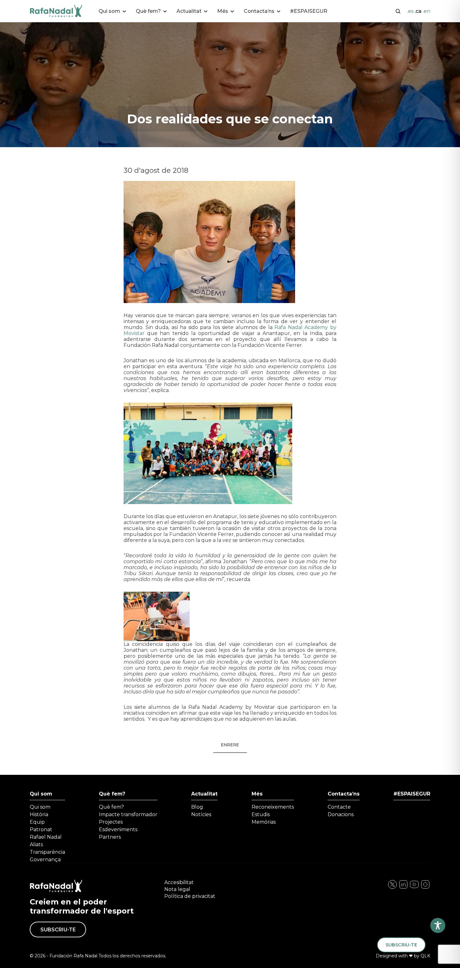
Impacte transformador (128, 814)
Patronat (41, 829)
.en (426, 11)
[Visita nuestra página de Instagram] (403, 888)
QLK (425, 956)
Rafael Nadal (46, 837)
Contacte (339, 807)
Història (39, 814)
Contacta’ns (344, 794)
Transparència (47, 852)
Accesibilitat (179, 882)
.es (410, 11)
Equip (37, 822)
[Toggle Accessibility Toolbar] (438, 925)
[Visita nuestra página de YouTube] (425, 888)
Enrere (230, 745)
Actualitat (204, 794)
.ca (418, 11)
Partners (110, 837)
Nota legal (177, 889)
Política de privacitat (189, 896)
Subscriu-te (58, 930)
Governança (45, 859)
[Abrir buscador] (398, 10)
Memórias (264, 822)
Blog (197, 807)
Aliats (36, 844)
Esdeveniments (118, 829)
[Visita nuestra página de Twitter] (414, 888)
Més (257, 794)
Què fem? (112, 794)
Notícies (201, 814)
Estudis (261, 814)
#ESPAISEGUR (308, 11)
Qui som (41, 794)
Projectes (111, 822)
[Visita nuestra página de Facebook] (392, 888)
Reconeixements (273, 807)
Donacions (341, 814)
